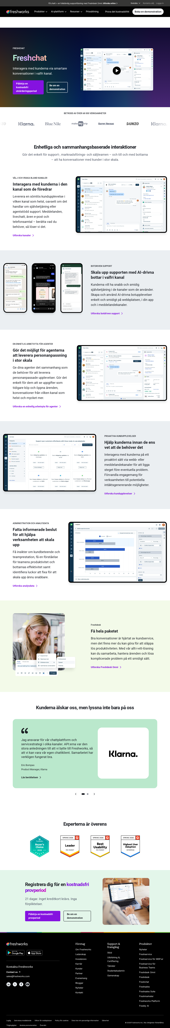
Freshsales (144, 986)
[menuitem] (136, 3)
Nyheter (79, 987)
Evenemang (81, 978)
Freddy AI (144, 1005)
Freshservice (145, 954)
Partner (79, 973)
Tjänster (111, 966)
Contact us (12, 972)
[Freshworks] (33, 944)
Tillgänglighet (11, 1025)
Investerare (80, 959)
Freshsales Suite (147, 991)
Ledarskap (80, 954)
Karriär (78, 963)
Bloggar (79, 983)
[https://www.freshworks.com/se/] (17, 12)
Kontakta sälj (148, 3)
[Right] (94, 794)
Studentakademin (116, 970)
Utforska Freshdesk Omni (104, 667)
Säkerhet (105, 1020)
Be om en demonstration (57, 87)
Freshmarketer (146, 996)
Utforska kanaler (22, 235)
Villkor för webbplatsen (43, 1020)
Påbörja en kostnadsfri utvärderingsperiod (26, 87)
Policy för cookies (61, 1020)
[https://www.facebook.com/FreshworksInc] (21, 984)
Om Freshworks (83, 949)
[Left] (75, 794)
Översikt (43, 1025)
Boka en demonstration (148, 11)
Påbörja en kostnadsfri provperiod (40, 916)
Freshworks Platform (149, 1001)
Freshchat (144, 982)
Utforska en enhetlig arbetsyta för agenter (35, 406)
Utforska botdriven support (105, 313)
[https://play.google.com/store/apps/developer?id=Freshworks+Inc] (15, 953)
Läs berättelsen (29, 777)
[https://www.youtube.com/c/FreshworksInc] (28, 984)
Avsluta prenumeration (28, 1025)
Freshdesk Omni (147, 972)
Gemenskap (113, 975)
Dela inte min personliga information (85, 1020)
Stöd (109, 952)
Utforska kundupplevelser (118, 493)
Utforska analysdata (23, 585)
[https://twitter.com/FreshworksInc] (15, 984)
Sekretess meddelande (22, 1020)
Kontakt (79, 992)
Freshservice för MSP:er (151, 959)
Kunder (78, 968)
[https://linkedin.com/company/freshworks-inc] (8, 984)
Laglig (8, 1020)
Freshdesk (144, 977)
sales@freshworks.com (18, 976)
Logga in (160, 3)
